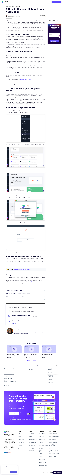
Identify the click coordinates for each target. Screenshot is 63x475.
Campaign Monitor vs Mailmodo (54, 453)
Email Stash (41, 442)
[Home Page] (6, 1)
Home (7, 6)
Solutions (19, 448)
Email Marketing (31, 433)
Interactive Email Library (43, 465)
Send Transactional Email (33, 444)
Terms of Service (43, 472)
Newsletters (41, 456)
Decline (5, 472)
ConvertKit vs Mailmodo (53, 456)
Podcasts (40, 453)
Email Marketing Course (43, 444)
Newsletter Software (32, 448)
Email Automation (31, 447)
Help (19, 434)
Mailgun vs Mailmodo (52, 454)
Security (19, 447)
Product (30, 431)
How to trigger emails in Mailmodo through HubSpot (23, 269)
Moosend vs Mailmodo (52, 445)
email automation (9, 259)
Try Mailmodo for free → (54, 41)
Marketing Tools (42, 457)
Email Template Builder (32, 442)
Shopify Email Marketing (33, 439)
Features (19, 436)
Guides (40, 450)
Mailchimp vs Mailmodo (53, 433)
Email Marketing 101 (42, 434)
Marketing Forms (42, 459)
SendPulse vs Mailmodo (53, 447)
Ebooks (40, 451)
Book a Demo (20, 444)
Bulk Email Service (32, 445)
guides (10, 6)
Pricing (19, 433)
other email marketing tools (25, 79)
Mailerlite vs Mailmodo (52, 439)
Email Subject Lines (42, 439)
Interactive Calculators (42, 462)
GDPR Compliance (21, 442)
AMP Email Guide (42, 433)
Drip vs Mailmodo (52, 448)
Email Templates (41, 436)
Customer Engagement (32, 434)
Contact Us (20, 445)
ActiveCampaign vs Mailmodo (54, 434)
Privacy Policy (50, 472)
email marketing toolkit (34, 281)
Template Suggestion (32, 450)
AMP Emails (30, 436)
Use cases (41, 447)
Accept (13, 472)
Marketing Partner (21, 439)
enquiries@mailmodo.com (9, 449)
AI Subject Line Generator (43, 445)
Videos (40, 454)
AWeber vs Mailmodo (52, 451)
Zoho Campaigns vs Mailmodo (54, 444)
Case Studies (41, 448)
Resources (41, 431)
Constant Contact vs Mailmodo (54, 436)
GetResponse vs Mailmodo (53, 450)
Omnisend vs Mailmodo (53, 442)
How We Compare (53, 431)
